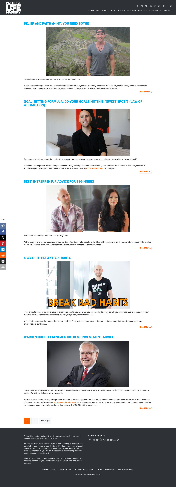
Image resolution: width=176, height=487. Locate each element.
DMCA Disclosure (125, 470)
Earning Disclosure (106, 470)
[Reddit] (3, 255)
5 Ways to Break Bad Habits (47, 258)
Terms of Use (65, 470)
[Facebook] (3, 232)
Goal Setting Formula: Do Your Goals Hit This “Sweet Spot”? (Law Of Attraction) (83, 103)
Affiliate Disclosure (84, 470)
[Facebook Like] (3, 226)
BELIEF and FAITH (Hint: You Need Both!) (56, 23)
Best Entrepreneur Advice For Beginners (59, 181)
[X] (3, 238)
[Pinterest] (3, 243)
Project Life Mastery (13, 8)
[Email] (3, 267)
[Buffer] (3, 261)
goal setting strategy (94, 168)
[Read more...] (145, 92)
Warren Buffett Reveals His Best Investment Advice (69, 337)
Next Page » (45, 422)
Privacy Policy (49, 470)
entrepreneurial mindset (64, 402)
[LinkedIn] (3, 249)
